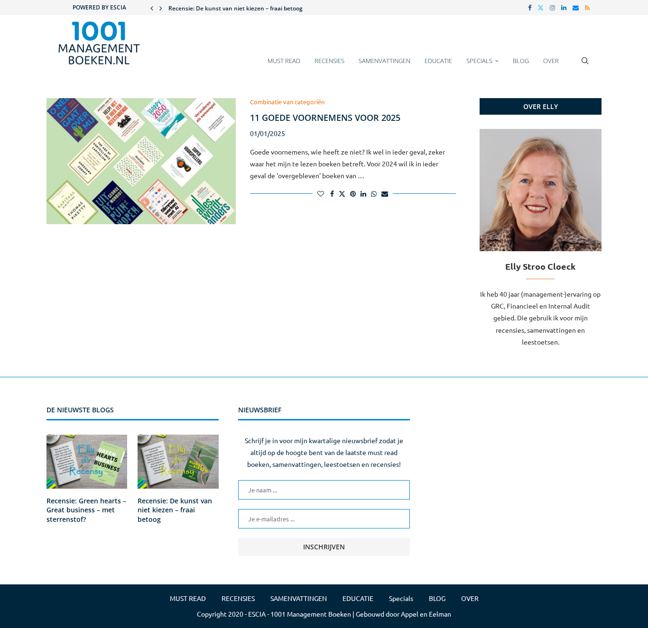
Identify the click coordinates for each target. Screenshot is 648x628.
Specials (479, 60)
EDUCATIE (438, 60)
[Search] (585, 65)
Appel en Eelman (426, 614)
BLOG (521, 60)
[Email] (576, 7)
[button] (152, 7)
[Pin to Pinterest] (353, 193)
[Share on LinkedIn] (363, 193)
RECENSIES (329, 60)
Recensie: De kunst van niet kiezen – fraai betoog (235, 8)
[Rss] (587, 7)
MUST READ (284, 60)
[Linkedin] (563, 7)
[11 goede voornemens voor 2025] (141, 161)
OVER (551, 60)
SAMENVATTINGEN (384, 60)
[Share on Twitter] (342, 193)
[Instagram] (552, 7)
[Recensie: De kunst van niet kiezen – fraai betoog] (178, 462)
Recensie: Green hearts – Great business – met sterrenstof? (86, 510)
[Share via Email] (384, 193)
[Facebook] (529, 7)
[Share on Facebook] (332, 193)
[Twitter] (540, 7)
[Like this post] (320, 193)
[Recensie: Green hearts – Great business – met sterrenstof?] (86, 462)
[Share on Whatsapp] (374, 193)
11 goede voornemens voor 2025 (325, 117)
